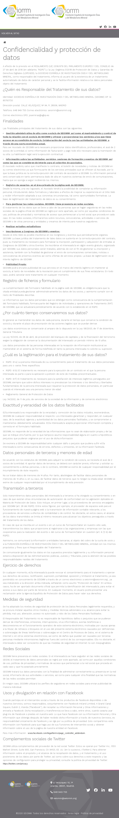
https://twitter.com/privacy (15, 763)
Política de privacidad (92, 813)
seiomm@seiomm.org (65, 798)
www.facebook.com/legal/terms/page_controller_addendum (56, 733)
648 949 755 (60, 792)
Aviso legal (73, 813)
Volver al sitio (10, 33)
